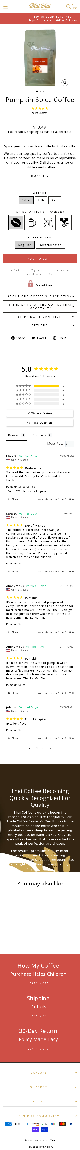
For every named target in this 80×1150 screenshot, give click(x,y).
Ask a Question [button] (42, 422)
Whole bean (16, 222)
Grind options (40, 211)
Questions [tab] (39, 435)
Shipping (33, 132)
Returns (40, 325)
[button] (64, 499)
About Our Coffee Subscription (40, 296)
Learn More (38, 983)
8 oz (54, 200)
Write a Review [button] (41, 413)
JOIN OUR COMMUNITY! (39, 1116)
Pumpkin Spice (16, 563)
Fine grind (64, 222)
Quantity (40, 176)
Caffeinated (40, 237)
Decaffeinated (50, 245)
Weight (40, 193)
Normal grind (48, 222)
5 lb (41, 200)
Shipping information (40, 316)
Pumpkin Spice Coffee (21, 486)
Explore (39, 1072)
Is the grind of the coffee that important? (40, 306)
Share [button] (15, 499)
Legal (39, 1101)
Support (39, 1087)
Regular (24, 245)
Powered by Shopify (40, 1146)
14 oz (26, 200)
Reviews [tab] (13, 435)
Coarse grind (32, 222)
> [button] (50, 748)
